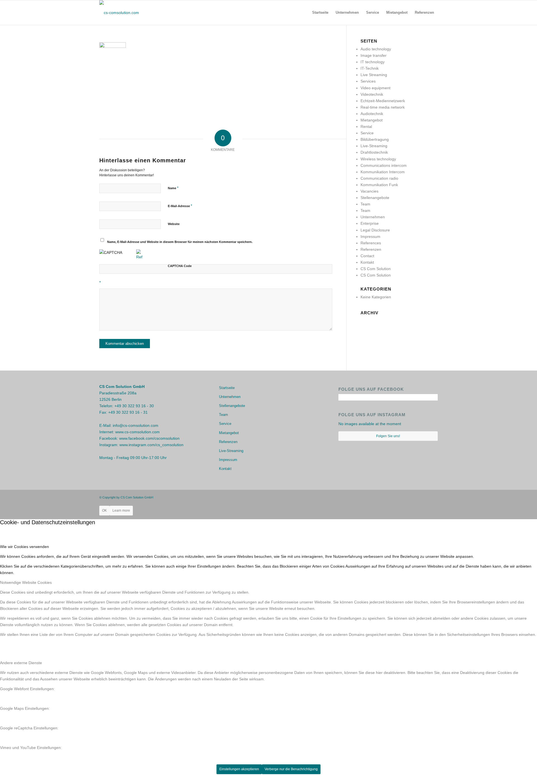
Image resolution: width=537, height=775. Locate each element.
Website (174, 224)
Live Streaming (374, 74)
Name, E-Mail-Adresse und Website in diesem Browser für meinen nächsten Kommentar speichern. (180, 241)
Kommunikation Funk (379, 184)
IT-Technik (370, 68)
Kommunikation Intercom (383, 172)
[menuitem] (320, 12)
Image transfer (374, 55)
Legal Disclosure (375, 230)
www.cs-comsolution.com (137, 432)
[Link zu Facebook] (417, 497)
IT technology (373, 62)
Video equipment (375, 88)
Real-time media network (383, 107)
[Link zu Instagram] (425, 497)
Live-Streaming (374, 146)
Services (368, 81)
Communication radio (379, 178)
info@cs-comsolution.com (135, 425)
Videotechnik (372, 94)
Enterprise (370, 223)
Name (173, 188)
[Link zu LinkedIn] (433, 497)
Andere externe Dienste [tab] (21, 663)
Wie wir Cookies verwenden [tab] (24, 546)
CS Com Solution (376, 268)
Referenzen (371, 249)
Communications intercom (384, 165)
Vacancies (369, 191)
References (371, 243)
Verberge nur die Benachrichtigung (291, 769)
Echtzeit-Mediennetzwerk (383, 101)
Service (367, 133)
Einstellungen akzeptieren (239, 769)
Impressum (370, 236)
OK (104, 510)
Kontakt (367, 262)
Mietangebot (372, 120)
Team (365, 204)
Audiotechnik (372, 113)
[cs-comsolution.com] (119, 12)
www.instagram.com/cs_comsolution (151, 444)
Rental (366, 126)
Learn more (121, 510)
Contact (367, 256)
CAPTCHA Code (180, 266)
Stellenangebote (375, 197)
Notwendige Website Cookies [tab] (26, 582)
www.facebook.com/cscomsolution (149, 438)
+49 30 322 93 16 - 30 (134, 406)
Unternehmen (373, 217)
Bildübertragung (375, 139)
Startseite (227, 388)
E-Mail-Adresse (180, 206)
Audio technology (376, 49)
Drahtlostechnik (374, 152)
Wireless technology (378, 159)
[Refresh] (139, 257)
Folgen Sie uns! (388, 436)
